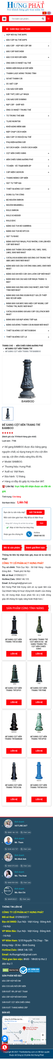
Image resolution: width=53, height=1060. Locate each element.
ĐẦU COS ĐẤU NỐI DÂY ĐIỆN (14, 986)
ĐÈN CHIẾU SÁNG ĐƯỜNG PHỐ (29, 346)
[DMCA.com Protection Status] (10, 970)
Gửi (41, 523)
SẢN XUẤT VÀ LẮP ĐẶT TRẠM (14, 991)
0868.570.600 (12, 866)
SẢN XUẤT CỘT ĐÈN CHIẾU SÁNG (16, 1002)
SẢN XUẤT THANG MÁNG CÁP (15, 1008)
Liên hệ (13, 654)
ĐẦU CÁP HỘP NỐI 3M (11, 981)
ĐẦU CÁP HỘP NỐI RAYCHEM (14, 997)
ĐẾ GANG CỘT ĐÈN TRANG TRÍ (18, 348)
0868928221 (12, 899)
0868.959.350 (12, 883)
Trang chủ (7, 346)
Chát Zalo (27, 832)
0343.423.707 (12, 849)
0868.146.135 (12, 832)
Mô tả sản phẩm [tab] (12, 547)
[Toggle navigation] (4, 19)
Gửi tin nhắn (35, 512)
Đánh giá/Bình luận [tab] (35, 547)
